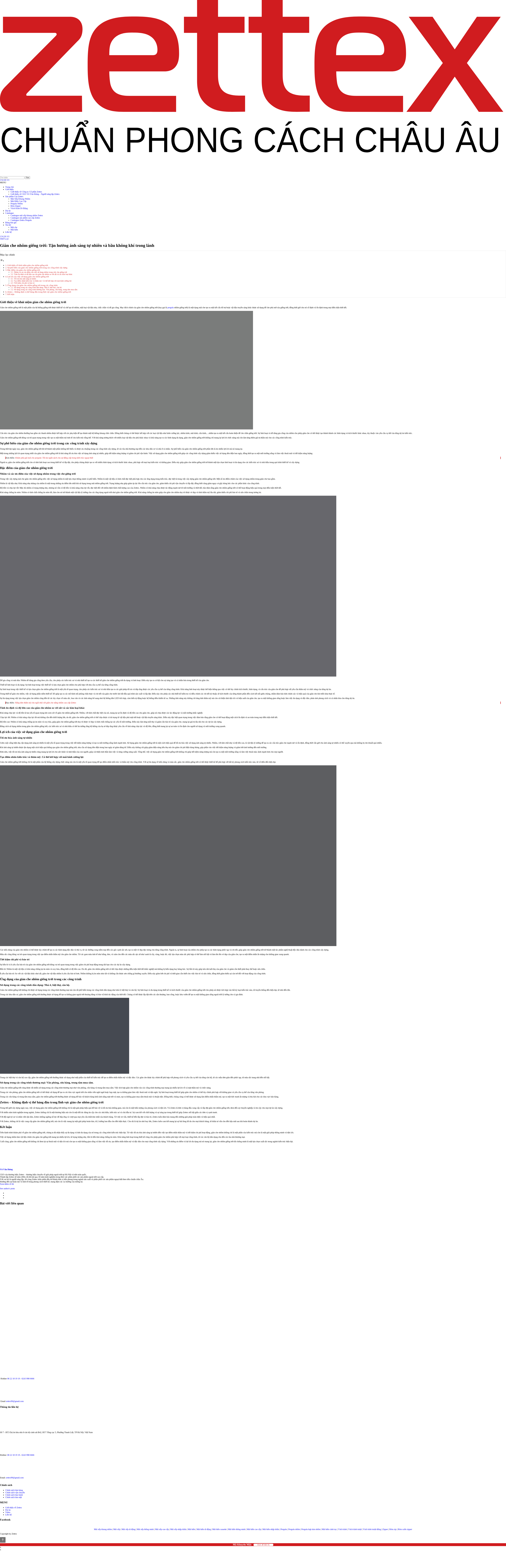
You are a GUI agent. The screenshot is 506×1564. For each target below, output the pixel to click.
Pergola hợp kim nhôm (310, 1529)
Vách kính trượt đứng (372, 1529)
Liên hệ (8, 1515)
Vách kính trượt (354, 1529)
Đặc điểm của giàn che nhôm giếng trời (23, 270)
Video (7, 1512)
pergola (170, 307)
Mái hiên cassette (219, 1529)
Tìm (27, 178)
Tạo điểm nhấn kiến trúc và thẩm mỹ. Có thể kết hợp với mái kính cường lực (43, 281)
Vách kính (342, 1529)
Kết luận (10, 294)
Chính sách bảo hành (14, 1495)
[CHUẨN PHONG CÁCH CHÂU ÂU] (253, 1356)
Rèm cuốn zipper (405, 1529)
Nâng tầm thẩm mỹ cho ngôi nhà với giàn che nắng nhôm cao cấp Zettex (45, 703)
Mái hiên (191, 1529)
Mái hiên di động (204, 1529)
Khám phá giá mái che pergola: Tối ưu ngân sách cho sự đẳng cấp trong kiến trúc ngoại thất (54, 458)
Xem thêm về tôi (7, 1184)
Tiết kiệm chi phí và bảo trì (24, 283)
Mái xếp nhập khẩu (178, 1529)
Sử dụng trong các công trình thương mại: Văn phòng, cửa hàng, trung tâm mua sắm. (46, 290)
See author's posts (7, 1188)
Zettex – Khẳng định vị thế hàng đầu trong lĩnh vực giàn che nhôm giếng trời (39, 292)
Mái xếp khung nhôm (103, 1529)
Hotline (4, 1378)
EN (5, 180)
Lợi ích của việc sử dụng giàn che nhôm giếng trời (28, 276)
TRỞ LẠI (4, 239)
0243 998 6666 (28, 1378)
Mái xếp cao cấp (162, 1529)
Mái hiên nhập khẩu (270, 1529)
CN (1, 180)
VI (8, 180)
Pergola (284, 1529)
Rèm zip (392, 1529)
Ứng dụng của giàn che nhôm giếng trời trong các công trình (32, 285)
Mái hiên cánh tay (329, 1529)
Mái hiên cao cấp (254, 1529)
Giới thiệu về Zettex (13, 1507)
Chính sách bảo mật (13, 1497)
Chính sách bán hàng (14, 1490)
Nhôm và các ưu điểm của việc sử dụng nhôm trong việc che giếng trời (40, 272)
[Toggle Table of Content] (2, 261)
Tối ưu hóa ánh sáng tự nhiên (25, 279)
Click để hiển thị (263, 1545)
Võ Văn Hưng (6, 1169)
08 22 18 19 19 (13, 1378)
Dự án (8, 1510)
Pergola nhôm (294, 1529)
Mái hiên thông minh (236, 1529)
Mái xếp (116, 1529)
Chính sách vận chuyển (15, 1492)
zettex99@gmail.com (15, 1401)
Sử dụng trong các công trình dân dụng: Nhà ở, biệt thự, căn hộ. (38, 287)
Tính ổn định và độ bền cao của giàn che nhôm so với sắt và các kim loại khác (43, 274)
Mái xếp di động (128, 1529)
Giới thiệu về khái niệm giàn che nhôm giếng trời (27, 265)
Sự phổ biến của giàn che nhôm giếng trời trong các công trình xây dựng (37, 267)
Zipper (385, 1529)
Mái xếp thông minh (145, 1529)
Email (3, 1401)
